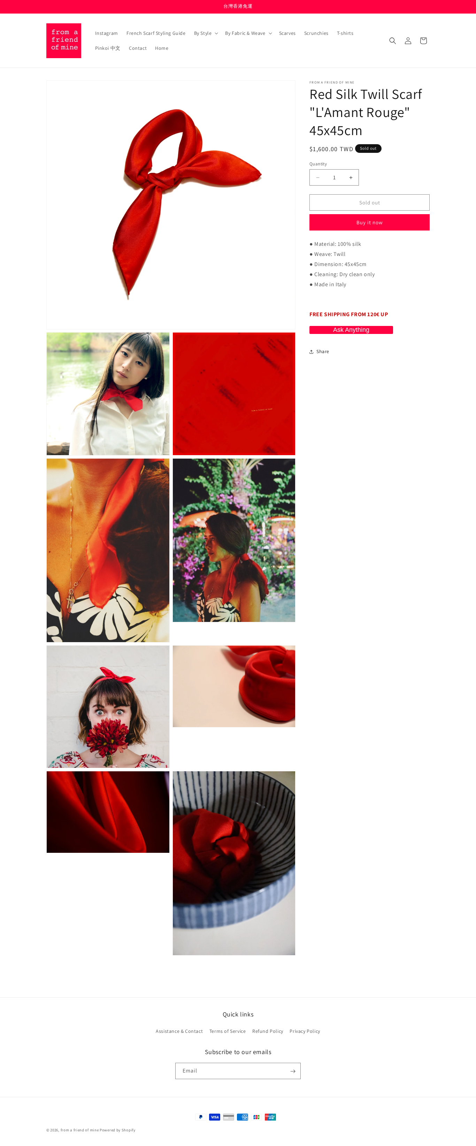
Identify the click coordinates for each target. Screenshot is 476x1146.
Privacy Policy (305, 1031)
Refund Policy (267, 1031)
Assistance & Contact (179, 1031)
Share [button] (322, 351)
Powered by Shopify (118, 1130)
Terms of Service (227, 1031)
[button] (205, 33)
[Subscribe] (292, 1071)
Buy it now (369, 222)
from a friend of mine (80, 1130)
